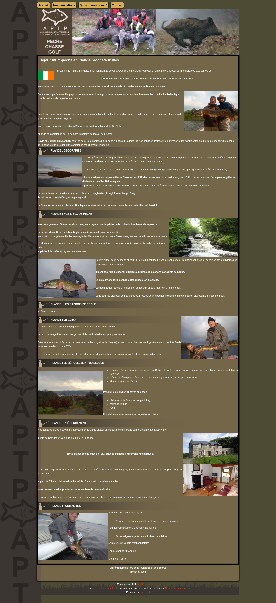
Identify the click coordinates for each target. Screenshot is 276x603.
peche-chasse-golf (148, 584)
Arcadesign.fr (106, 588)
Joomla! (145, 592)
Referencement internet (178, 588)
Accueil (43, 5)
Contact (117, 5)
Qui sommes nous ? (93, 5)
